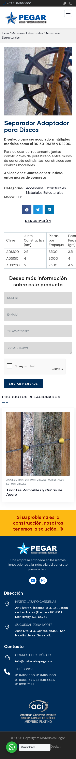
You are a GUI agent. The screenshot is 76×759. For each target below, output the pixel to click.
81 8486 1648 (24, 680)
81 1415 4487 (45, 680)
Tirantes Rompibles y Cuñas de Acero (34, 492)
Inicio (5, 33)
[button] (26, 209)
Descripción (38, 221)
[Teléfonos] (7, 672)
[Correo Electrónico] (7, 658)
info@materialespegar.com (34, 661)
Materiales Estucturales (27, 33)
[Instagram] (43, 580)
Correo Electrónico (33, 655)
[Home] (37, 548)
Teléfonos (24, 669)
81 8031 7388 (24, 684)
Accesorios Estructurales (46, 188)
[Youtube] (32, 580)
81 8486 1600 (25, 675)
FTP (19, 197)
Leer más (40, 500)
